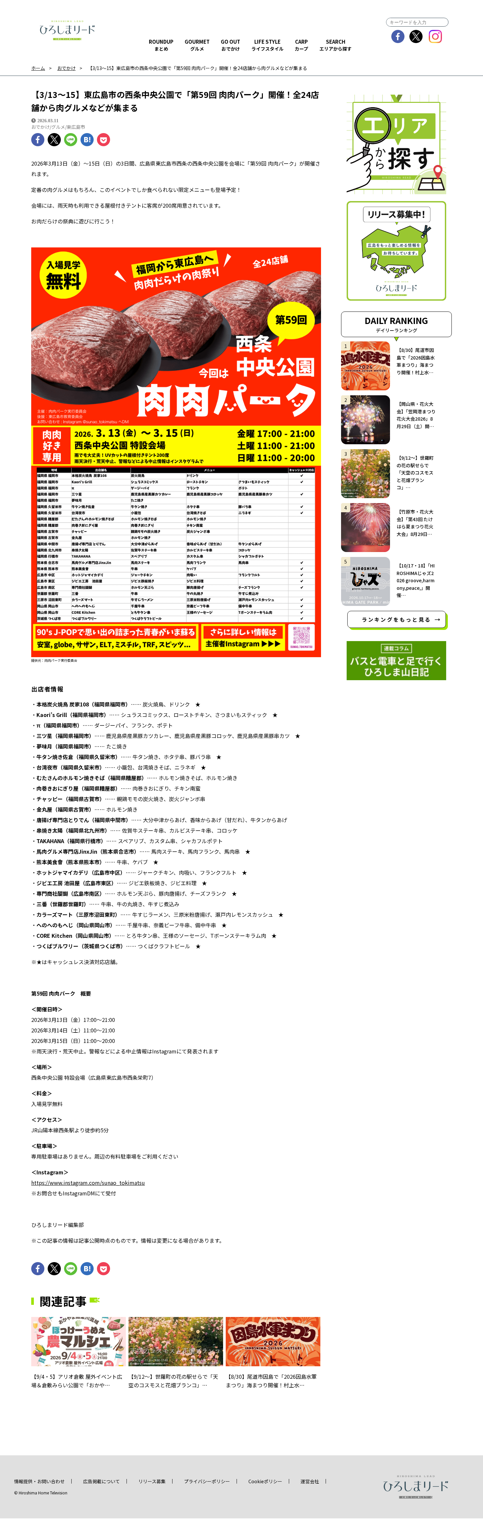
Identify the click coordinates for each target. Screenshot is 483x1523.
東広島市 (76, 127)
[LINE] (70, 139)
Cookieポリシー (265, 1481)
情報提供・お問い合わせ (39, 1481)
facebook (398, 36)
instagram (435, 36)
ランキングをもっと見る (396, 619)
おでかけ (66, 68)
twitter (416, 36)
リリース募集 (152, 1481)
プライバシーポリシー (207, 1481)
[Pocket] (103, 139)
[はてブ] (87, 139)
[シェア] (37, 139)
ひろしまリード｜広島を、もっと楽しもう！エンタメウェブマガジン (67, 30)
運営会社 (310, 1481)
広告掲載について (101, 1481)
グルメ (58, 127)
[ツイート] (54, 139)
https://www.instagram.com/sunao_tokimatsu (88, 1183)
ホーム (38, 68)
